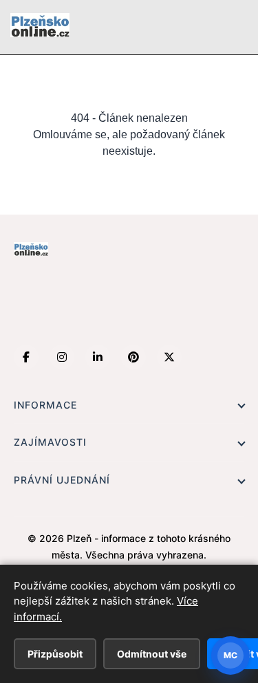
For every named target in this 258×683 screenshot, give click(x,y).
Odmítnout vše (151, 654)
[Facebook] (26, 357)
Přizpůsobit (55, 654)
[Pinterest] (133, 357)
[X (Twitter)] (169, 357)
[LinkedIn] (97, 357)
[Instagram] (62, 357)
